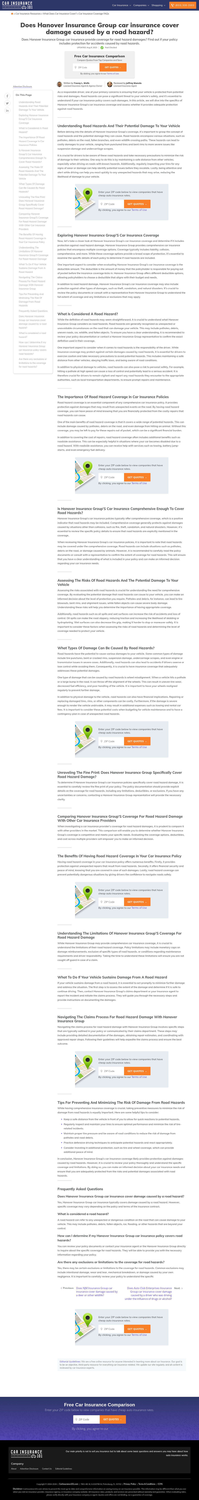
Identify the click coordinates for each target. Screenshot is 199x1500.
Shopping (157, 5)
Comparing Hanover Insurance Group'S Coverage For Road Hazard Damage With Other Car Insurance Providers (33, 222)
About (13, 1469)
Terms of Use (113, 73)
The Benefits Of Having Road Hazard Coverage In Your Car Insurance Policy (32, 238)
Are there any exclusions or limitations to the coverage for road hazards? (33, 363)
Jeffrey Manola (133, 83)
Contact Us (47, 1469)
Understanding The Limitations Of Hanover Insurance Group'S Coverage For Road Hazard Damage (33, 253)
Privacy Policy (130, 1484)
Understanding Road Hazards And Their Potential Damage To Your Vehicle (33, 106)
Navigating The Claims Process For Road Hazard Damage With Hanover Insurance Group (32, 283)
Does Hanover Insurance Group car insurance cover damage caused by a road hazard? (32, 322)
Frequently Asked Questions (33, 311)
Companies (139, 5)
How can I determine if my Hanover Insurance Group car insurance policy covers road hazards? (32, 348)
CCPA (160, 1484)
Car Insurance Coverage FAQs (94, 13)
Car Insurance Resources (28, 13)
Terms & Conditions (146, 1484)
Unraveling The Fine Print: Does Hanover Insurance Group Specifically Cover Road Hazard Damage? (32, 203)
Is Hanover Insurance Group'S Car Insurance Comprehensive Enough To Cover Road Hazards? (32, 156)
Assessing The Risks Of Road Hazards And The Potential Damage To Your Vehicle (32, 173)
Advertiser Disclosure (22, 86)
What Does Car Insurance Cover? (59, 13)
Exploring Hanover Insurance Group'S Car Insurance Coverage (33, 119)
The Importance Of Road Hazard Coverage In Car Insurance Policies (32, 141)
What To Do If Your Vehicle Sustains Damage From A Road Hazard (32, 268)
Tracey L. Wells (81, 83)
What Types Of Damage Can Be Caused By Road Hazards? (32, 188)
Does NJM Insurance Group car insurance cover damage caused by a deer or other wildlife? (97, 1291)
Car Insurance (120, 5)
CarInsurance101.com (68, 1484)
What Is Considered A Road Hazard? (33, 130)
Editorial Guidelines (70, 1361)
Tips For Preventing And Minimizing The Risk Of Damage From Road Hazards (31, 300)
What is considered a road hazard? (32, 335)
